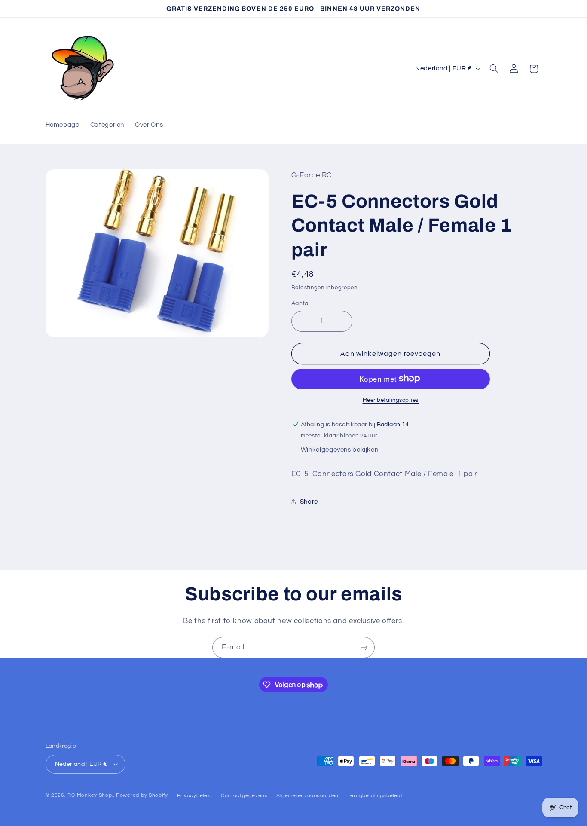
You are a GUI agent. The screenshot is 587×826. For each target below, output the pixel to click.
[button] (494, 69)
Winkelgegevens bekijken (340, 449)
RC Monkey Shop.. (90, 795)
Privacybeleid (194, 795)
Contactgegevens (244, 795)
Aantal (300, 303)
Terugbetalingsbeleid (375, 795)
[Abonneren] (364, 647)
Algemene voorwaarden (307, 795)
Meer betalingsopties (391, 400)
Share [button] (309, 501)
